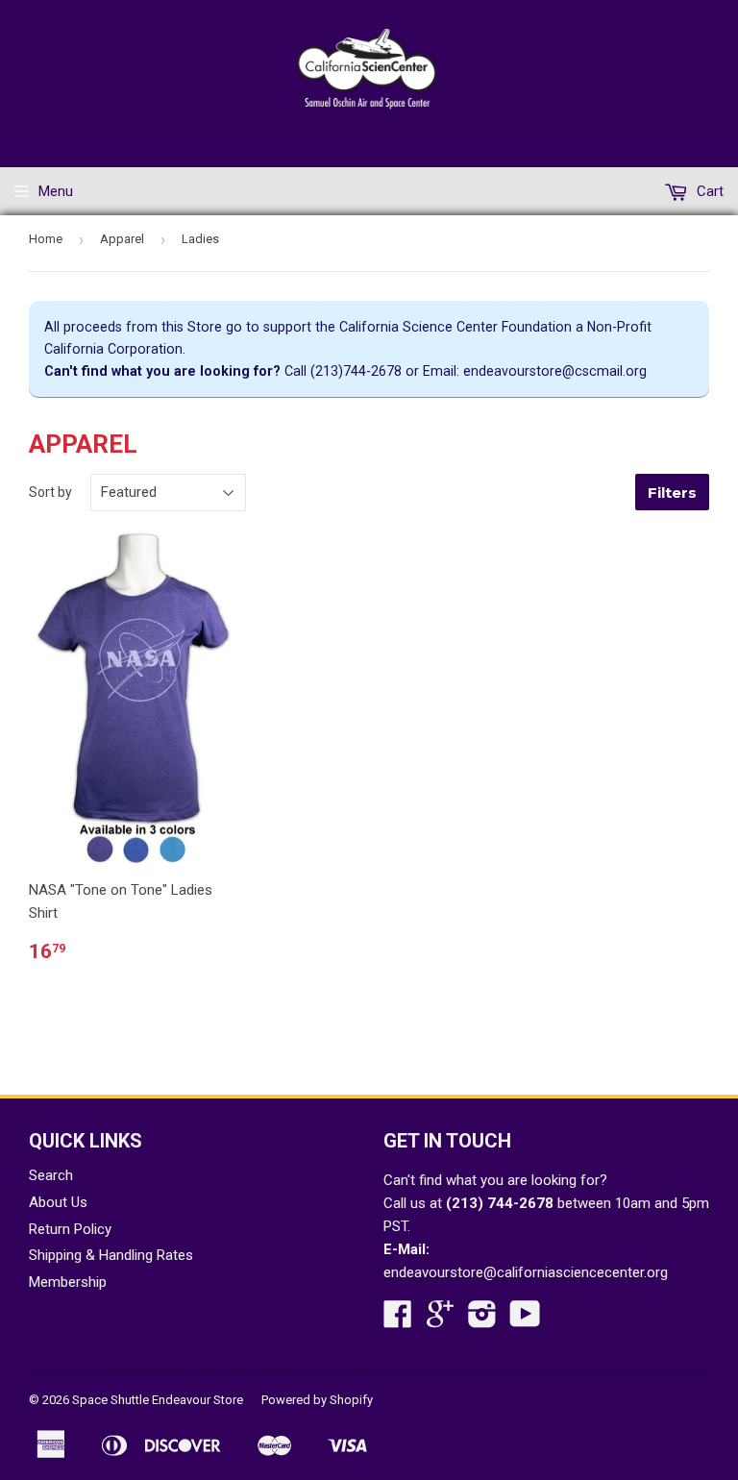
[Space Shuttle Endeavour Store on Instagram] (482, 1320)
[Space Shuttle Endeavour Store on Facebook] (397, 1320)
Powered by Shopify (317, 1400)
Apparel (122, 239)
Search (51, 1175)
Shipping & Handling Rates (111, 1255)
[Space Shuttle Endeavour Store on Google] (440, 1320)
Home (45, 239)
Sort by (50, 492)
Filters (672, 492)
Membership (68, 1282)
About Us (58, 1202)
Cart (708, 191)
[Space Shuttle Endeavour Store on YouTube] (525, 1320)
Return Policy (70, 1229)
